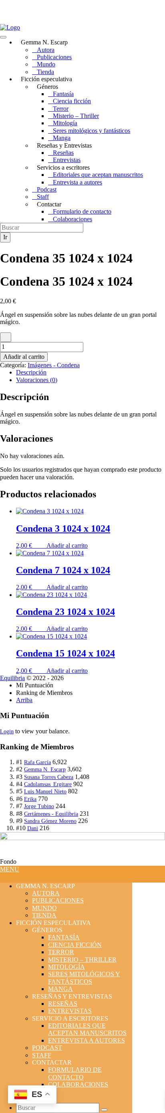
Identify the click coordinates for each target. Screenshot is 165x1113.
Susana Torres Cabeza (48, 777)
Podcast (46, 189)
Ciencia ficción (72, 101)
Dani (32, 828)
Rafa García (37, 762)
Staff (43, 196)
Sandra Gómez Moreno (50, 821)
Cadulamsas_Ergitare (48, 784)
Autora (45, 49)
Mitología (65, 123)
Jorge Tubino (39, 806)
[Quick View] (42, 545)
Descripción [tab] (31, 372)
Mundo (46, 64)
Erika (30, 799)
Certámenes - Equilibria (51, 814)
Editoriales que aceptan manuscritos (98, 174)
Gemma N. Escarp (45, 770)
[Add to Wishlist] (5, 337)
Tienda (45, 71)
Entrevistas (66, 159)
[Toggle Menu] (3, 37)
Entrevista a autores (77, 182)
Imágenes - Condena (54, 365)
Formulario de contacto (82, 211)
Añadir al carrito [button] (67, 545)
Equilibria (12, 678)
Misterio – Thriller (76, 115)
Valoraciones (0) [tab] (36, 379)
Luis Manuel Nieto (45, 792)
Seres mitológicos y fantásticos (91, 130)
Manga (61, 137)
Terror (60, 108)
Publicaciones (54, 57)
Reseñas (63, 152)
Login (7, 732)
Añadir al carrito (23, 356)
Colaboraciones (72, 219)
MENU (9, 869)
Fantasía (63, 93)
